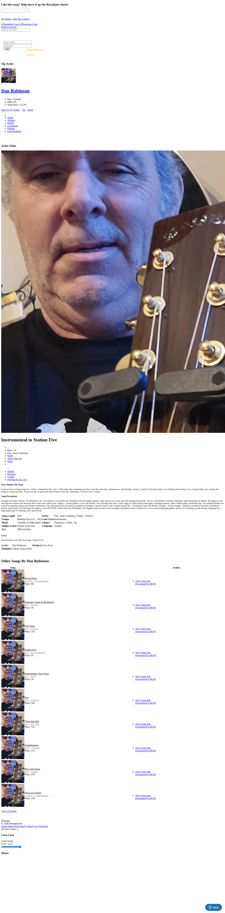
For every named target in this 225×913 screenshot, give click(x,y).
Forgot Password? (35, 49)
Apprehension (31, 745)
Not (26, 697)
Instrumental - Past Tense (37, 673)
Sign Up (30, 54)
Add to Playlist (14, 458)
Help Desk (13, 826)
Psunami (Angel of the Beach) (39, 602)
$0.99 (10, 456)
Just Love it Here (33, 793)
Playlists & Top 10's (17, 479)
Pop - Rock (30, 676)
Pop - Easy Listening (35, 652)
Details (10, 471)
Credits (10, 477)
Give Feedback (40, 826)
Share (30, 110)
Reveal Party (31, 578)
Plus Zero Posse (32, 769)
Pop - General (31, 605)
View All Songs (9, 811)
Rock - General (32, 748)
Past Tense (30, 626)
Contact (29, 826)
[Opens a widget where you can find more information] (213, 907)
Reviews (11, 474)
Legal (21, 826)
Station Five (30, 650)
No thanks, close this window (15, 19)
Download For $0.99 (145, 584)
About (4, 826)
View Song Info (143, 581)
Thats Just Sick (32, 721)
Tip (23, 110)
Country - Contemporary (37, 581)
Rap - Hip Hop (32, 724)
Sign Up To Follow (10, 110)
